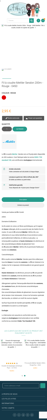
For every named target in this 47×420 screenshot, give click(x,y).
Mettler (14, 154)
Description (23, 199)
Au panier (19, 129)
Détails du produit (23, 205)
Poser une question (35, 118)
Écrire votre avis (13, 118)
